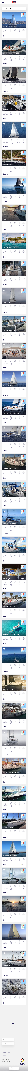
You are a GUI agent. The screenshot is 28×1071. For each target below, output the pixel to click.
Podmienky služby (6, 1061)
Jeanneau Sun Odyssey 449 (10, 883)
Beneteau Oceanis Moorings (11, 634)
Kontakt (3, 1065)
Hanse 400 (6, 219)
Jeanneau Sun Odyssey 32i (10, 26)
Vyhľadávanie (8, 8)
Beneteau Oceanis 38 (9, 606)
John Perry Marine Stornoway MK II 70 (13, 579)
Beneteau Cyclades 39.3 (9, 661)
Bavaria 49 (6, 192)
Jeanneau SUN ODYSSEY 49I (11, 772)
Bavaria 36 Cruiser (8, 81)
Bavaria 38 (6, 496)
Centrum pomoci (6, 1059)
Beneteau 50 (6, 800)
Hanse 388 (6, 358)
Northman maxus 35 (8, 689)
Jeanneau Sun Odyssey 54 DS (11, 54)
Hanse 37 (5, 993)
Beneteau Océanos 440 (9, 330)
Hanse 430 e (6, 275)
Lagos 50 (5, 938)
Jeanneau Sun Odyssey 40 (10, 523)
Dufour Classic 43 (8, 827)
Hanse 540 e (6, 302)
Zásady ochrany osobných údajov (10, 1063)
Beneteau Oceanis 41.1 (9, 247)
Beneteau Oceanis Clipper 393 (11, 109)
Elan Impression (7, 385)
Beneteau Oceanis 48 (9, 137)
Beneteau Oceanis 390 (9, 468)
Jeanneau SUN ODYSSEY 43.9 (11, 413)
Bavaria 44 (6, 910)
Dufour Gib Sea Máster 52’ (10, 855)
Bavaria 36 (6, 717)
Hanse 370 (6, 440)
